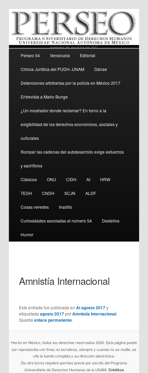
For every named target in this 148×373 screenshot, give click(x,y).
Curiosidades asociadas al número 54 (56, 221)
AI (88, 179)
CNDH (48, 193)
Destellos (110, 221)
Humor (27, 234)
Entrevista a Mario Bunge (44, 97)
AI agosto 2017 (90, 307)
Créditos (116, 369)
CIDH (71, 179)
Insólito (65, 207)
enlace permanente (53, 320)
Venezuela (60, 55)
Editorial (87, 55)
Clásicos (29, 179)
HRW (105, 179)
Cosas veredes (35, 207)
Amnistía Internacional (94, 314)
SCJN (69, 193)
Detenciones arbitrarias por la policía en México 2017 (70, 83)
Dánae (100, 69)
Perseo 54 (30, 55)
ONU (51, 179)
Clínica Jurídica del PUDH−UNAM (52, 69)
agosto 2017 (52, 314)
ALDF (90, 193)
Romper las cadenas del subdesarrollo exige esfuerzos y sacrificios (72, 158)
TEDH (26, 193)
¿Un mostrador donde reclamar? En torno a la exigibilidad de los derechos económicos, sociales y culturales (69, 124)
